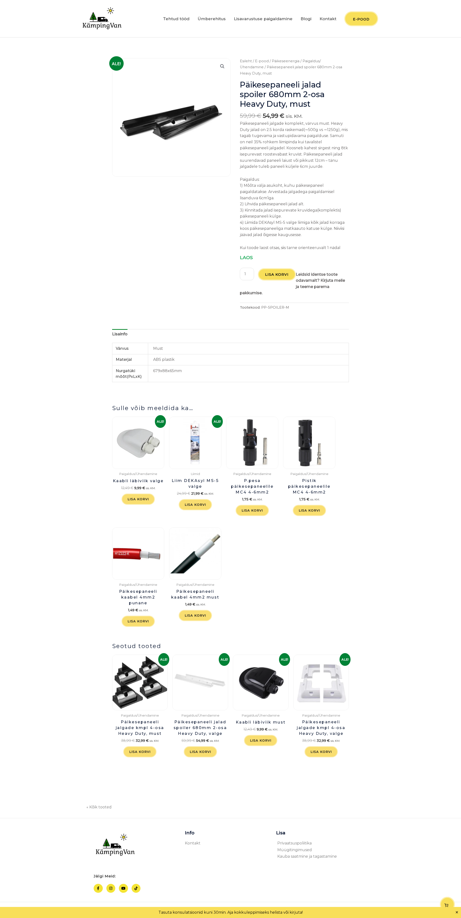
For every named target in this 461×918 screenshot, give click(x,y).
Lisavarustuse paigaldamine (263, 18)
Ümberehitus (212, 18)
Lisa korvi (277, 274)
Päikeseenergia (285, 61)
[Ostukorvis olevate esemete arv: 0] (447, 904)
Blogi (306, 18)
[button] (222, 66)
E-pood (262, 61)
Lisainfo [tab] (119, 334)
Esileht (246, 61)
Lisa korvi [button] (138, 499)
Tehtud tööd (176, 18)
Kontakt (328, 18)
